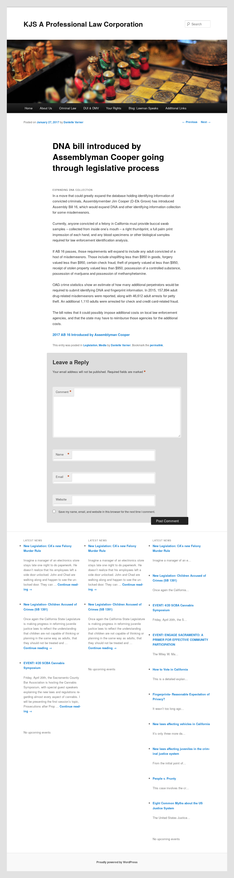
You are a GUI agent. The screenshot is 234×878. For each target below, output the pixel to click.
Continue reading (38, 648)
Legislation (90, 345)
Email (62, 476)
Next (205, 122)
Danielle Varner (73, 122)
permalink (156, 345)
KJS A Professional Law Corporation (83, 24)
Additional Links (175, 108)
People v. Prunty (164, 778)
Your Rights (113, 108)
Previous (189, 122)
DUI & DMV (91, 108)
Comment (64, 392)
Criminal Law (67, 108)
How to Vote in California (170, 669)
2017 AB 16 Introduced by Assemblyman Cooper (91, 334)
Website (61, 499)
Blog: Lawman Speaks (143, 108)
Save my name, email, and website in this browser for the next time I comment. (106, 512)
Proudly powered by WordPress (117, 862)
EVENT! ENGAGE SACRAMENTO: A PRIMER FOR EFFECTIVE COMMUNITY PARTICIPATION (180, 640)
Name (62, 454)
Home (28, 108)
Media (102, 345)
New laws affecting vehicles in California (181, 724)
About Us (46, 108)
